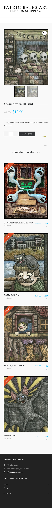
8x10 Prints (7, 226)
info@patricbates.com (14, 472)
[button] (44, 33)
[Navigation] (26, 20)
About (6, 484)
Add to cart (27, 134)
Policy (6, 488)
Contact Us (7, 493)
